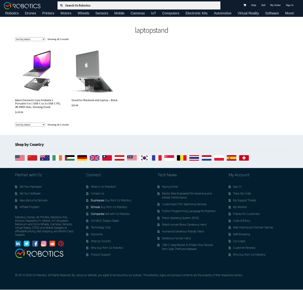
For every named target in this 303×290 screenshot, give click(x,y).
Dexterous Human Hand (176, 238)
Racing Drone (170, 186)
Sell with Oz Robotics (110, 214)
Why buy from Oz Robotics (107, 247)
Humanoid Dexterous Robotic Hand (183, 231)
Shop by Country (101, 241)
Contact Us (97, 193)
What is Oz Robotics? (103, 186)
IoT (153, 13)
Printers (48, 13)
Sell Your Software (30, 193)
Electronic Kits (197, 13)
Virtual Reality (248, 13)
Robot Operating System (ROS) (180, 218)
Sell (263, 5)
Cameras (138, 13)
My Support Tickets (244, 200)
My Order (275, 5)
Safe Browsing (241, 234)
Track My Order (242, 193)
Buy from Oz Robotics (111, 200)
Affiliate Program (30, 207)
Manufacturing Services (34, 200)
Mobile (119, 13)
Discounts (97, 234)
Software (272, 13)
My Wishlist (240, 207)
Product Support (100, 254)
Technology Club (101, 227)
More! (289, 13)
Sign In (290, 5)
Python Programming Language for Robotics (189, 211)
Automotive (222, 13)
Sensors (101, 13)
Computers (170, 13)
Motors (65, 13)
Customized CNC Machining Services (184, 204)
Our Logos (239, 241)
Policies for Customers (246, 214)
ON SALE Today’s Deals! (105, 220)
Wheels (83, 13)
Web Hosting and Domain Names (253, 227)
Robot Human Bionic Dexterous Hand (184, 224)
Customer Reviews (244, 247)
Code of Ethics (241, 220)
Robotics (12, 13)
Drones (30, 13)
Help (253, 5)
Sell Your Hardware (31, 186)
